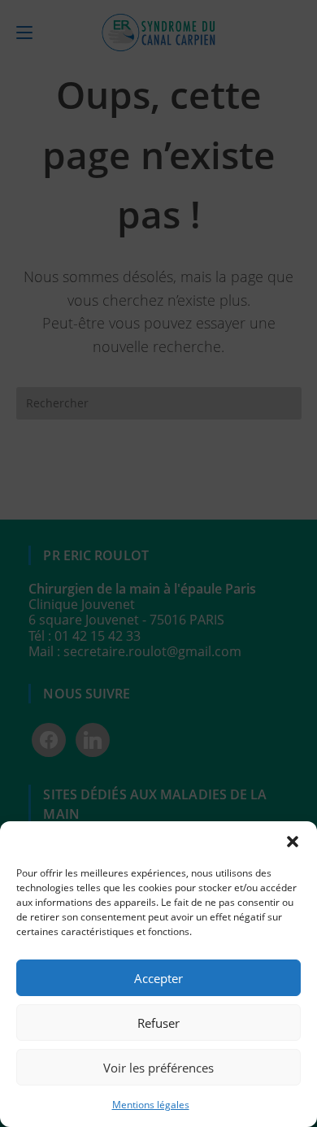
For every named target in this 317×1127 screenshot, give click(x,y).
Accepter (158, 978)
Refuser (158, 1023)
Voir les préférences (158, 1068)
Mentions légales (150, 1105)
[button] (292, 841)
